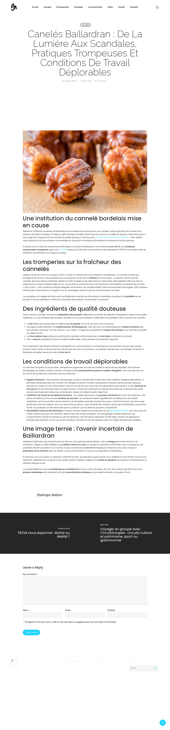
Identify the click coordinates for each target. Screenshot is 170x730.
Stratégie (78, 7)
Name (26, 610)
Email (68, 610)
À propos (47, 7)
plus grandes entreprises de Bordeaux (112, 237)
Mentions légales (18, 690)
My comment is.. (30, 574)
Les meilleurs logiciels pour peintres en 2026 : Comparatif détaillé (78, 670)
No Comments (101, 81)
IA (98, 695)
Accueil (35, 7)
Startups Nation (71, 81)
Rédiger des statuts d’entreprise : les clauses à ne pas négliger (80, 690)
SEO (99, 707)
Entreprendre (63, 7)
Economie (102, 683)
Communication (95, 7)
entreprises (102, 691)
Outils (110, 7)
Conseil (121, 7)
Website (111, 610)
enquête (62, 249)
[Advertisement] (85, 108)
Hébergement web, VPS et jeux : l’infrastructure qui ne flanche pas (80, 681)
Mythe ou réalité (105, 699)
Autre (100, 671)
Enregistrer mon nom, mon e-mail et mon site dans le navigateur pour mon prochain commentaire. (70, 622)
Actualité (134, 7)
